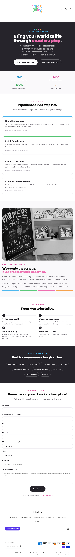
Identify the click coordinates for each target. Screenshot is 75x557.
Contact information (55, 555)
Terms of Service (26, 517)
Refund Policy (51, 517)
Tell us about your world (11, 469)
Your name (6, 406)
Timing (5, 451)
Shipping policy (42, 555)
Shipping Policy (39, 517)
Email (4, 424)
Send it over (37, 489)
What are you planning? (11, 442)
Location (5, 460)
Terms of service (65, 552)
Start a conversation (25, 62)
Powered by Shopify (31, 552)
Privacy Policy (12, 517)
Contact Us (62, 517)
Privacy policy (54, 552)
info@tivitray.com (46, 495)
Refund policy (43, 552)
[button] (4, 9)
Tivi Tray (22, 552)
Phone (8, 433)
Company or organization (12, 415)
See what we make (50, 62)
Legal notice (66, 555)
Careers (37, 521)
